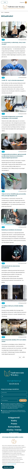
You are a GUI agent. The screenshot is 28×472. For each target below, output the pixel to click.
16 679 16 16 (14, 384)
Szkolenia (14, 433)
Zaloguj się (22, 2)
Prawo (14, 424)
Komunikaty (14, 427)
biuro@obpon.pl (14, 381)
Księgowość (14, 418)
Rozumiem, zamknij (8, 467)
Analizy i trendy (14, 430)
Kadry (14, 421)
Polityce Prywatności (11, 463)
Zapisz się (23, 400)
